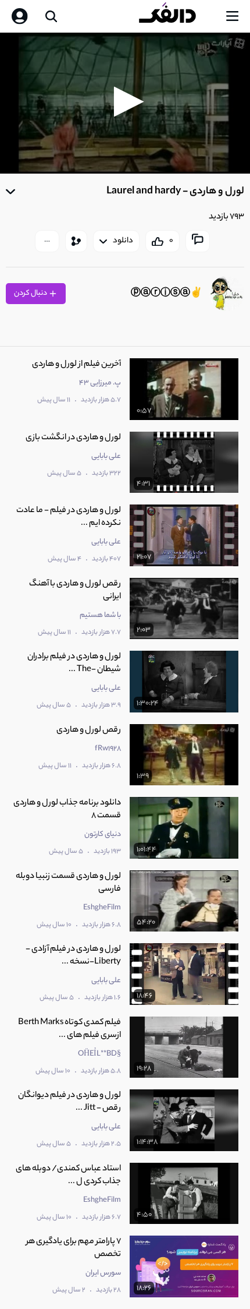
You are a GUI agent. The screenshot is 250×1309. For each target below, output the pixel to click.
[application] (125, 103)
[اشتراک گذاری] (76, 241)
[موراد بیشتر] (47, 241)
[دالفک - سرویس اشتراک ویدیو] (177, 16)
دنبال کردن (31, 293)
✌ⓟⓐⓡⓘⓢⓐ (166, 294)
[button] (125, 101)
